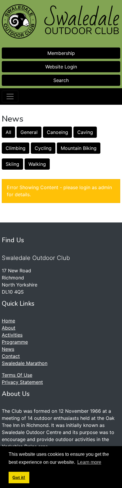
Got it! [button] (18, 477)
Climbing (15, 148)
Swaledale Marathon (24, 363)
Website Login (61, 67)
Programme (15, 342)
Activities (12, 335)
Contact (11, 356)
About (8, 328)
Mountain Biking (79, 148)
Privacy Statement (22, 382)
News (8, 349)
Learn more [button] (89, 462)
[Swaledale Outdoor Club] (19, 21)
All (8, 132)
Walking (37, 164)
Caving (85, 132)
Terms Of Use (17, 375)
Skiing (12, 164)
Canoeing (57, 132)
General (29, 132)
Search (61, 80)
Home (8, 321)
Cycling (43, 148)
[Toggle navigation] (10, 96)
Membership (61, 53)
